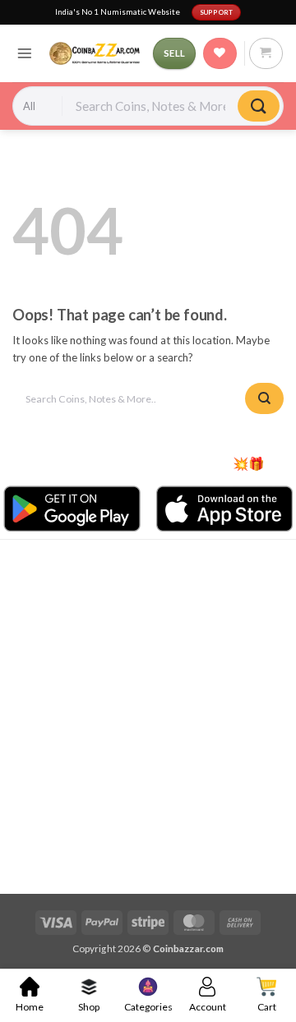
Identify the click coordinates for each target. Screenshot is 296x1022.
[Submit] (259, 106)
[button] (24, 53)
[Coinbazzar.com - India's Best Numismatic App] (95, 53)
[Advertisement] (148, 715)
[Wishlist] (219, 53)
